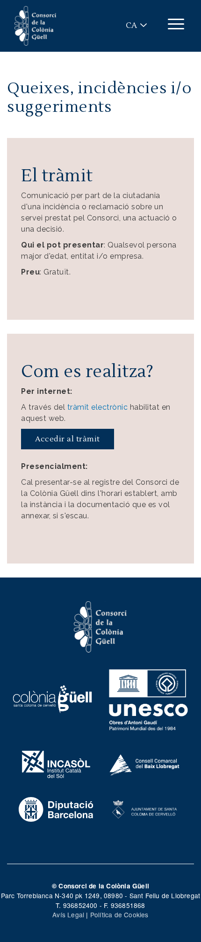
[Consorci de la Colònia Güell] (100, 626)
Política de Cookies (119, 914)
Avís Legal (68, 914)
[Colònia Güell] (52, 698)
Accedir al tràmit (67, 439)
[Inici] (35, 26)
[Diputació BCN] (56, 808)
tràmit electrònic (97, 407)
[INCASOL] (56, 763)
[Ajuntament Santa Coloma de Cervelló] (145, 808)
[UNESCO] (148, 698)
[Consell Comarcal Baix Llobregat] (145, 763)
